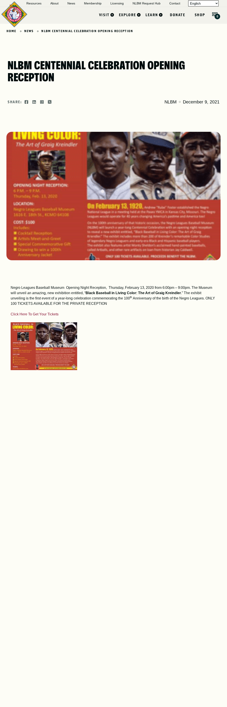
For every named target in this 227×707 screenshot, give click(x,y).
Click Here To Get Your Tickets (35, 314)
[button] (214, 14)
